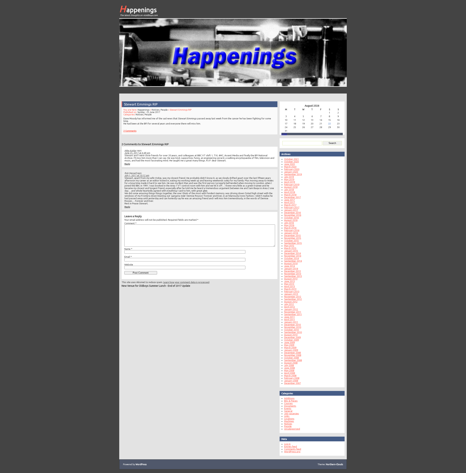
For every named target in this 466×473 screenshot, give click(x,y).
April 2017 (289, 202)
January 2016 (291, 233)
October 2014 (291, 258)
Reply (127, 164)
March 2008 (290, 375)
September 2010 (293, 332)
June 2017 (289, 199)
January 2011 (291, 322)
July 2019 (289, 177)
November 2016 (292, 215)
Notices (155, 110)
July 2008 (289, 365)
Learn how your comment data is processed (186, 282)
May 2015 (289, 245)
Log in (287, 444)
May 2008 (289, 370)
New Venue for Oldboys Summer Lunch (144, 285)
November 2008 (292, 355)
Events (287, 408)
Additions (289, 398)
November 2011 (292, 312)
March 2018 (290, 194)
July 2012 (289, 304)
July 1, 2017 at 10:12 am (137, 175)
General (288, 411)
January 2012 (291, 309)
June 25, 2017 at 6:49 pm (137, 153)
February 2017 (291, 207)
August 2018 (290, 187)
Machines (289, 421)
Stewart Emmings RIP (141, 104)
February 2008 (291, 378)
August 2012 (290, 301)
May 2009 (289, 345)
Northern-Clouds (334, 464)
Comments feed (292, 449)
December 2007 (292, 383)
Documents (290, 406)
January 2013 (291, 294)
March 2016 (290, 227)
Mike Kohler (131, 150)
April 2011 (289, 319)
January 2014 (291, 268)
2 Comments (129, 131)
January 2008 (291, 380)
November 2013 (292, 273)
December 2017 (292, 197)
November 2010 (292, 327)
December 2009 (292, 337)
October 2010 (291, 329)
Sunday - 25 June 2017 (148, 112)
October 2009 (291, 340)
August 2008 (290, 362)
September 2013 (293, 276)
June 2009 (289, 342)
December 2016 (292, 212)
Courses (288, 403)
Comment (130, 223)
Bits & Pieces (291, 401)
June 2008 (289, 368)
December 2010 (292, 324)
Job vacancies (291, 413)
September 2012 (293, 299)
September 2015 (293, 243)
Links (286, 416)
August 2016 (290, 220)
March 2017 (290, 205)
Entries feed (290, 446)
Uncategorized (292, 429)
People (164, 110)
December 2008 (292, 352)
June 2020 (289, 164)
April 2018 (289, 192)
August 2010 (290, 334)
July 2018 (289, 189)
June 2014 (289, 266)
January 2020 (291, 171)
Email (128, 256)
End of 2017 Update (179, 285)
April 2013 (289, 286)
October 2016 (291, 217)
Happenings (138, 9)
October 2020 (291, 161)
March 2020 (290, 166)
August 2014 (290, 263)
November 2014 (292, 256)
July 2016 (289, 222)
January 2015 (291, 250)
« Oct (284, 134)
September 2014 (293, 261)
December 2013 (292, 271)
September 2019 (293, 174)
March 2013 (290, 289)
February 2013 (291, 291)
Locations (289, 418)
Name (128, 249)
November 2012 (292, 296)
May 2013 (289, 284)
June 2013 (289, 281)
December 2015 (292, 235)
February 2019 (291, 184)
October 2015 (291, 240)
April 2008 (289, 373)
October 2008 (291, 357)
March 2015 (290, 248)
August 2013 (290, 278)
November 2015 (292, 238)
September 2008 (293, 360)
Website (128, 264)
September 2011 (293, 314)
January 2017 (291, 210)
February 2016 (291, 230)
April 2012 (289, 306)
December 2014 (292, 253)
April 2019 (289, 182)
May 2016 (289, 225)
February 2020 (291, 169)
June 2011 (289, 317)
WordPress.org (292, 451)
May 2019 (289, 179)
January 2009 (291, 350)
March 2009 (290, 347)
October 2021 (291, 159)
